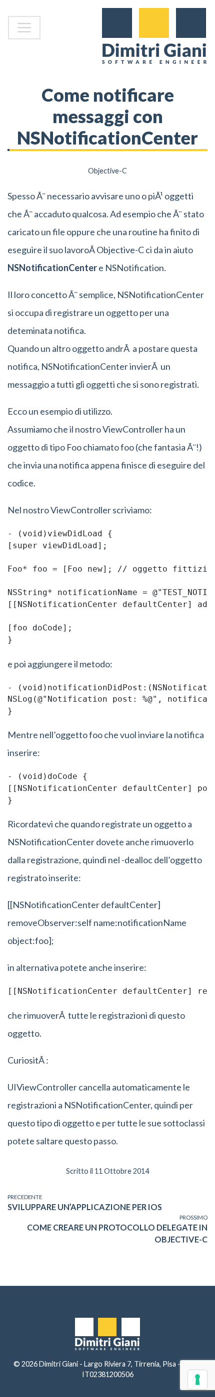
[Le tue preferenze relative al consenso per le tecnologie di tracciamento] (197, 1379)
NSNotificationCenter (52, 267)
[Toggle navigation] (24, 27)
